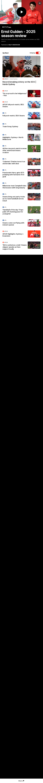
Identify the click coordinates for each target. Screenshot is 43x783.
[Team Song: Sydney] (21, 126)
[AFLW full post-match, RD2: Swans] (21, 105)
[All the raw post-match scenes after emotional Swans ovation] (21, 150)
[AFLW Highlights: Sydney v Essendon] (21, 234)
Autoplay (32, 53)
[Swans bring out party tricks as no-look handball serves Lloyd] (21, 198)
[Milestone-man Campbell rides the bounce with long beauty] (21, 186)
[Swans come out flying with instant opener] (21, 223)
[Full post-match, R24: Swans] (21, 115)
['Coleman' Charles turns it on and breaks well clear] (21, 162)
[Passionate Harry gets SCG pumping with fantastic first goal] (21, 174)
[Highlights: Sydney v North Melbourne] (21, 137)
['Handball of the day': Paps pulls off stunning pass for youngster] (21, 211)
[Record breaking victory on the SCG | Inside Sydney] (21, 71)
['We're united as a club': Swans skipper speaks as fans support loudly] (21, 246)
